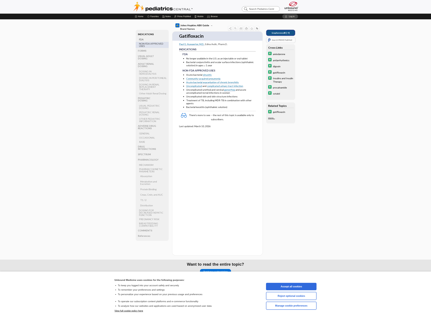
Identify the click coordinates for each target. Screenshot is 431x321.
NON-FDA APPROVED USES (151, 44)
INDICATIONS (146, 34)
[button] (213, 16)
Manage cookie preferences (291, 305)
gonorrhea (229, 89)
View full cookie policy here (128, 310)
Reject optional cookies (291, 295)
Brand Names (187, 29)
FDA (141, 39)
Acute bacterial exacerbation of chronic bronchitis (212, 82)
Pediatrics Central (175, 7)
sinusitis (207, 74)
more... (271, 118)
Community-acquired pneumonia (203, 78)
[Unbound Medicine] (291, 6)
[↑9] (281, 33)
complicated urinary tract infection (225, 86)
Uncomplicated (194, 86)
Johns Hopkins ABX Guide (194, 25)
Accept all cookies (291, 286)
